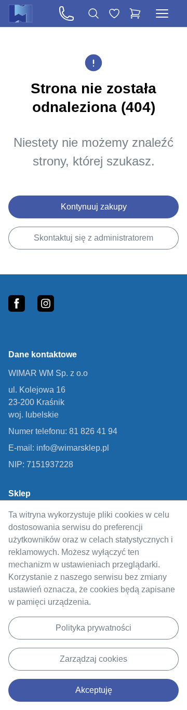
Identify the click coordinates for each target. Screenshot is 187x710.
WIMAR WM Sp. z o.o (48, 373)
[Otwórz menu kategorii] (162, 13)
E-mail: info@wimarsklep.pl (58, 447)
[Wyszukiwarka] (93, 13)
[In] (45, 303)
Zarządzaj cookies (93, 659)
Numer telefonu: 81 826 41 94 (62, 431)
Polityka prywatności (93, 627)
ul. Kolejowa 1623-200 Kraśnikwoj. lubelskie (36, 402)
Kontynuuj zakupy (94, 206)
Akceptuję (93, 690)
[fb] (16, 303)
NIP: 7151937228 (40, 464)
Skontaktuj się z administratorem (93, 237)
